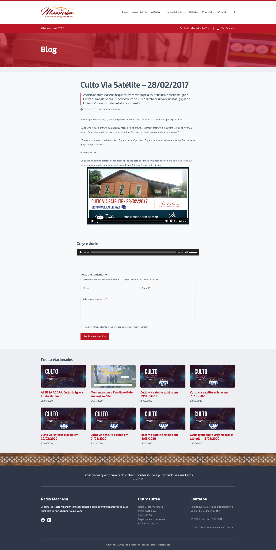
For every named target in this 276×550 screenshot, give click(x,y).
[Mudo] (186, 252)
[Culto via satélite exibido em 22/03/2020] (63, 419)
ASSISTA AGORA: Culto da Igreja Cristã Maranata (62, 394)
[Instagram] (49, 520)
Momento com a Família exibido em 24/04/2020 (112, 394)
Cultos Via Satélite (111, 109)
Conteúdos (208, 12)
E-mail (146, 288)
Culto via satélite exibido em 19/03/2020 (159, 436)
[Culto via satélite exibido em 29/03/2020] (162, 376)
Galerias (193, 12)
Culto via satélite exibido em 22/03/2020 (59, 436)
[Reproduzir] (80, 252)
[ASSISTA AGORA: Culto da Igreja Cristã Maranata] (63, 376)
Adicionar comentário (95, 299)
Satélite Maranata (148, 523)
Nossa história (139, 12)
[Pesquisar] (234, 12)
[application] (138, 252)
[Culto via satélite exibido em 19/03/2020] (162, 419)
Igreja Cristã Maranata (150, 506)
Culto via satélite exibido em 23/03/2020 (209, 394)
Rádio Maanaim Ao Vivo (197, 28)
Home (124, 12)
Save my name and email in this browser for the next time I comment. (116, 327)
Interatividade (174, 12)
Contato (222, 12)
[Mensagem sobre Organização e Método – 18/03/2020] (212, 419)
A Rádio (155, 12)
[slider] (193, 252)
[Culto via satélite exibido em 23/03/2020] (212, 376)
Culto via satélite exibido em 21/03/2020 (109, 436)
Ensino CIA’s (145, 514)
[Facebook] (43, 520)
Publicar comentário (95, 336)
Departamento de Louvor (152, 519)
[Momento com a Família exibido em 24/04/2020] (113, 376)
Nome (87, 288)
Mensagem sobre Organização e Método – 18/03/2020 (211, 436)
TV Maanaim (228, 28)
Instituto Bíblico (147, 510)
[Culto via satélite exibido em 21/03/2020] (113, 419)
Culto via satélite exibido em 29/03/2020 (159, 394)
